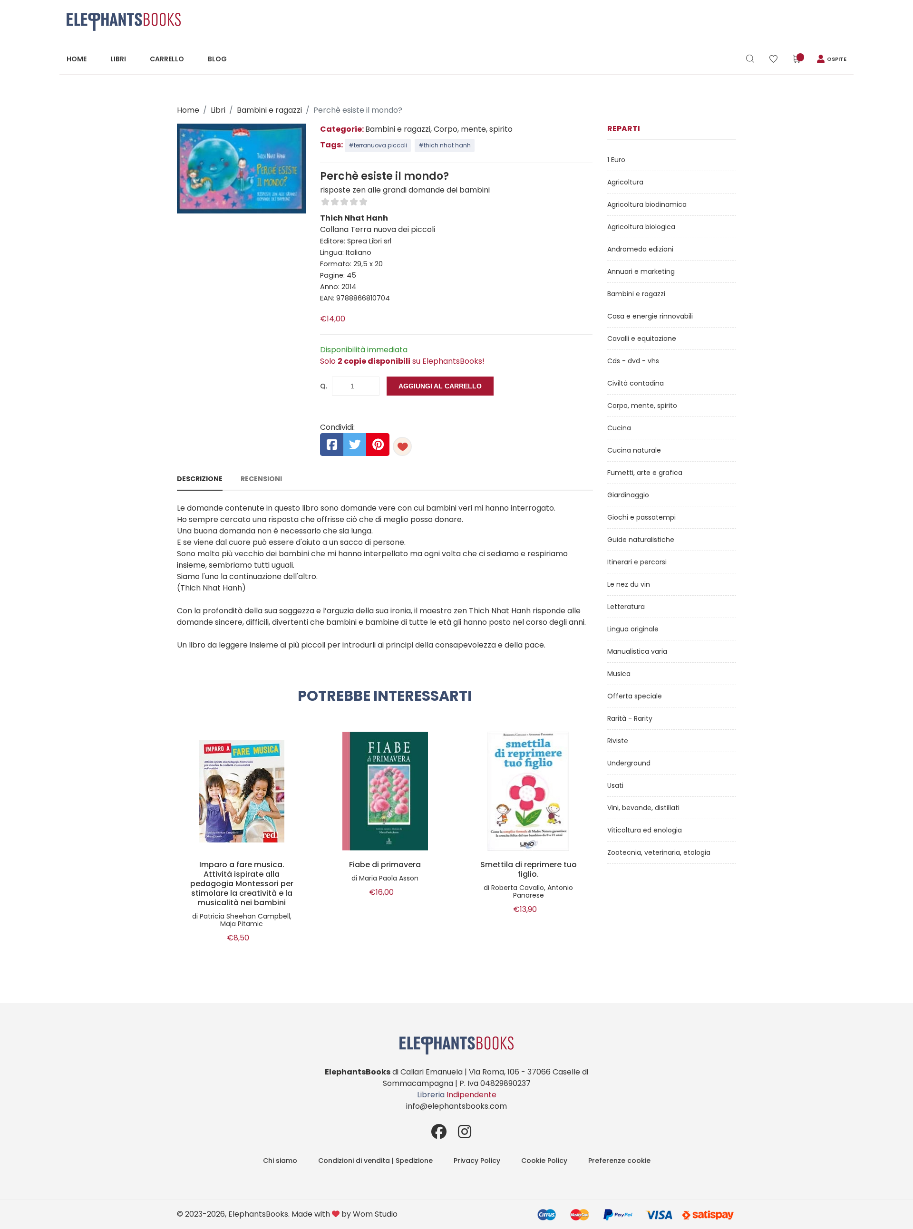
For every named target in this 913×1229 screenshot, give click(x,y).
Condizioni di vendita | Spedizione (375, 1160)
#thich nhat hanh (444, 145)
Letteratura (626, 606)
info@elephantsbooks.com (456, 1106)
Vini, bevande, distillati (643, 808)
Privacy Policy (477, 1160)
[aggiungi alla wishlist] (402, 446)
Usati (615, 785)
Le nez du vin (628, 584)
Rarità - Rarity (629, 718)
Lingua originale (633, 629)
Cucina (619, 428)
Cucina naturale (634, 450)
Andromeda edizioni (640, 249)
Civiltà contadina (635, 383)
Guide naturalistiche (640, 539)
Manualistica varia (637, 651)
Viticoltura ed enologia (644, 830)
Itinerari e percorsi (637, 562)
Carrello (167, 59)
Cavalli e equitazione (641, 338)
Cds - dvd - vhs (633, 361)
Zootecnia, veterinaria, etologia (658, 852)
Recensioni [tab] (261, 479)
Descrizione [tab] (200, 479)
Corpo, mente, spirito (642, 405)
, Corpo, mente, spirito (471, 129)
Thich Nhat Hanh (354, 218)
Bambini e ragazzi (269, 110)
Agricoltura (625, 182)
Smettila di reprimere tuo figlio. (528, 869)
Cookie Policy (544, 1160)
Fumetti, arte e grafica (644, 472)
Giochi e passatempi (641, 517)
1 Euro (616, 160)
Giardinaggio (628, 495)
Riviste (617, 740)
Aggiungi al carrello (440, 386)
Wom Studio (375, 1214)
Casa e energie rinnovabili (650, 316)
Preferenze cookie (619, 1160)
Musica (619, 673)
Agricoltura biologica (641, 227)
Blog (217, 59)
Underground (629, 763)
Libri (118, 59)
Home (77, 59)
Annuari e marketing (641, 271)
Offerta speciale (634, 696)
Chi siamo (280, 1160)
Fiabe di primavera (385, 865)
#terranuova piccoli (378, 145)
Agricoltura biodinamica (647, 204)
